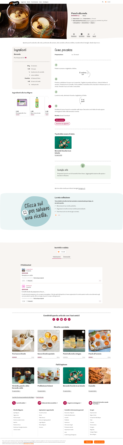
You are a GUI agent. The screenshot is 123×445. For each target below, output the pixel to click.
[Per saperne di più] (63, 153)
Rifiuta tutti (88, 442)
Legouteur (29, 269)
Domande (66, 257)
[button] (23, 270)
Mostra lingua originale (39, 277)
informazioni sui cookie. (28, 443)
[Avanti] (49, 106)
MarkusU (29, 285)
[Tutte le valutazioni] (74, 15)
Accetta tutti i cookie (99, 442)
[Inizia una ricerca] (102, 2)
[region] (61, 442)
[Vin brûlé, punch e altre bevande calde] (23, 379)
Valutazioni (57, 257)
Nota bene (26, 58)
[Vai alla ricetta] (23, 344)
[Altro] (100, 281)
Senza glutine (77, 22)
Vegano (92, 22)
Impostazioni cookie (68, 429)
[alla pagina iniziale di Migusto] (14, 2)
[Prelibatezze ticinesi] (49, 379)
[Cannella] (100, 379)
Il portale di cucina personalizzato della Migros (23, 397)
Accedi (109, 1)
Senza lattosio (85, 22)
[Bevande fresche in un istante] (74, 379)
